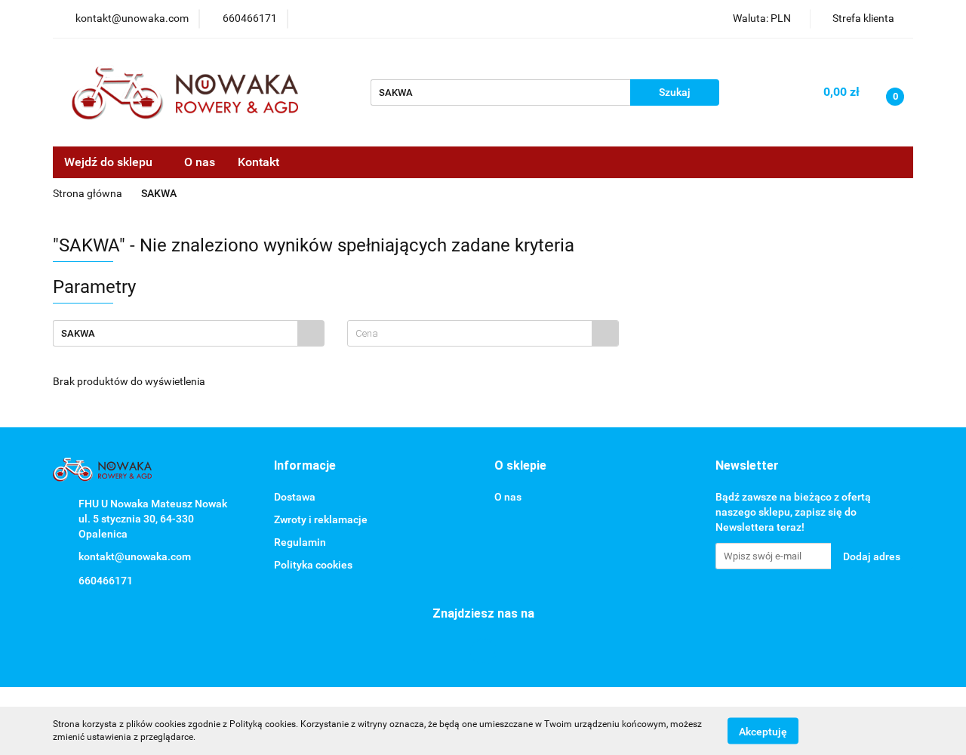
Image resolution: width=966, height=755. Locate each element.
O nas (199, 162)
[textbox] (469, 333)
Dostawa (294, 497)
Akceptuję (763, 731)
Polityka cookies (313, 565)
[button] (305, 466)
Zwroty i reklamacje (321, 519)
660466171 (105, 581)
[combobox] (483, 333)
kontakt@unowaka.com (134, 556)
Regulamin (300, 542)
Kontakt (258, 162)
